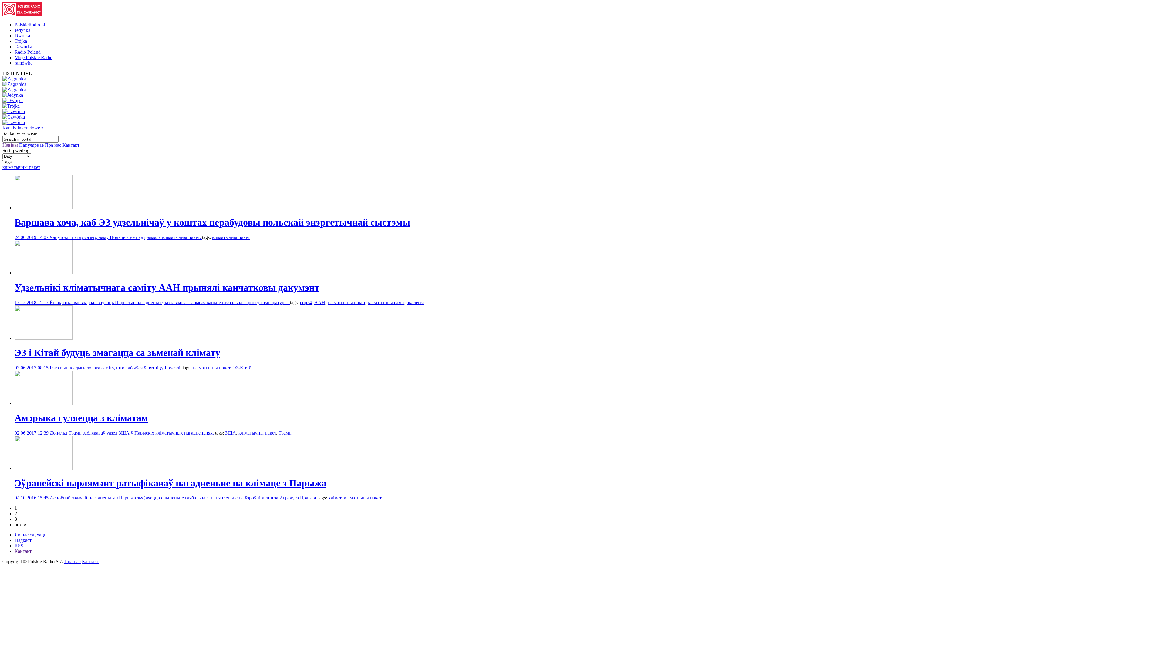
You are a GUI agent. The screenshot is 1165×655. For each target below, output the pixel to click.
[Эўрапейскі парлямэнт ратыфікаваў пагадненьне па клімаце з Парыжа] (44, 468)
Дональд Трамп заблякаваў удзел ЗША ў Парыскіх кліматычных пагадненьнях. (132, 432)
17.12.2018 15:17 (32, 302)
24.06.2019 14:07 (32, 237)
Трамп (285, 432)
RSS (19, 545)
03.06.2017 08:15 (32, 367)
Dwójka (22, 35)
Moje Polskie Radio (33, 57)
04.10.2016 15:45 (32, 497)
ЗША (230, 432)
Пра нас (53, 145)
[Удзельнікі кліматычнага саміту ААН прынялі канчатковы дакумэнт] (44, 272)
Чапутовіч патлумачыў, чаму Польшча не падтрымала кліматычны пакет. (126, 237)
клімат (334, 497)
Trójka (21, 41)
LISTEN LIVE (17, 73)
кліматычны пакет (21, 167)
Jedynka (22, 30)
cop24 (306, 302)
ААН (319, 302)
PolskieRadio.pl (30, 24)
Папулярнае (32, 145)
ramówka (23, 63)
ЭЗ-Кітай (242, 367)
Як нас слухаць (30, 534)
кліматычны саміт (386, 302)
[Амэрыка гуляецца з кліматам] (44, 403)
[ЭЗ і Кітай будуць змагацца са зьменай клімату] (44, 338)
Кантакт (70, 145)
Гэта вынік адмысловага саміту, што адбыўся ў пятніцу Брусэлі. (116, 367)
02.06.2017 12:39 (32, 432)
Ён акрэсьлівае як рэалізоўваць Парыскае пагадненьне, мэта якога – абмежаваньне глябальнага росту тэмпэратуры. (170, 302)
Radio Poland (28, 52)
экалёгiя (415, 302)
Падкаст (23, 540)
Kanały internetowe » (23, 127)
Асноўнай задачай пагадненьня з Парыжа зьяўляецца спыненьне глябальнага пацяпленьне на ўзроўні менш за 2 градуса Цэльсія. (184, 497)
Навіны (10, 145)
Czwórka (23, 46)
